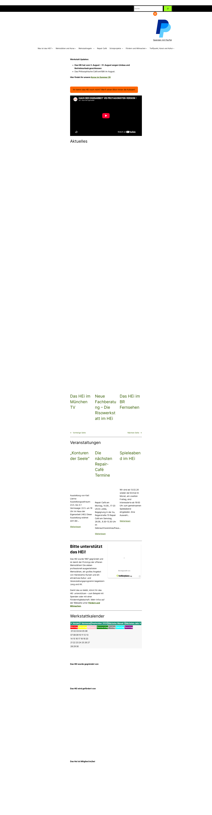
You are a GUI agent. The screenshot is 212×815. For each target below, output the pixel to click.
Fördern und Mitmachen (136, 48)
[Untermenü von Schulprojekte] (122, 48)
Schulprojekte (116, 48)
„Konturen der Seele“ (79, 455)
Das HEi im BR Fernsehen (130, 402)
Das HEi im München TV (80, 402)
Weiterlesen (75, 527)
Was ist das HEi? (44, 48)
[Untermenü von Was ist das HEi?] (52, 48)
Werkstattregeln (86, 48)
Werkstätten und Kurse (65, 48)
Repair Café (102, 48)
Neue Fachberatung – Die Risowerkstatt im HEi (105, 407)
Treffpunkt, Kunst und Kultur (161, 48)
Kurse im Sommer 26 (101, 77)
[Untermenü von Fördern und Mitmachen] (146, 48)
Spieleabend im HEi (130, 455)
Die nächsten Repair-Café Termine (103, 464)
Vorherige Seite (78, 433)
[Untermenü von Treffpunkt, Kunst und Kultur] (173, 48)
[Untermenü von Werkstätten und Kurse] (75, 48)
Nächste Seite (135, 433)
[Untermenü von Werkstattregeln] (93, 48)
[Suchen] (168, 8)
